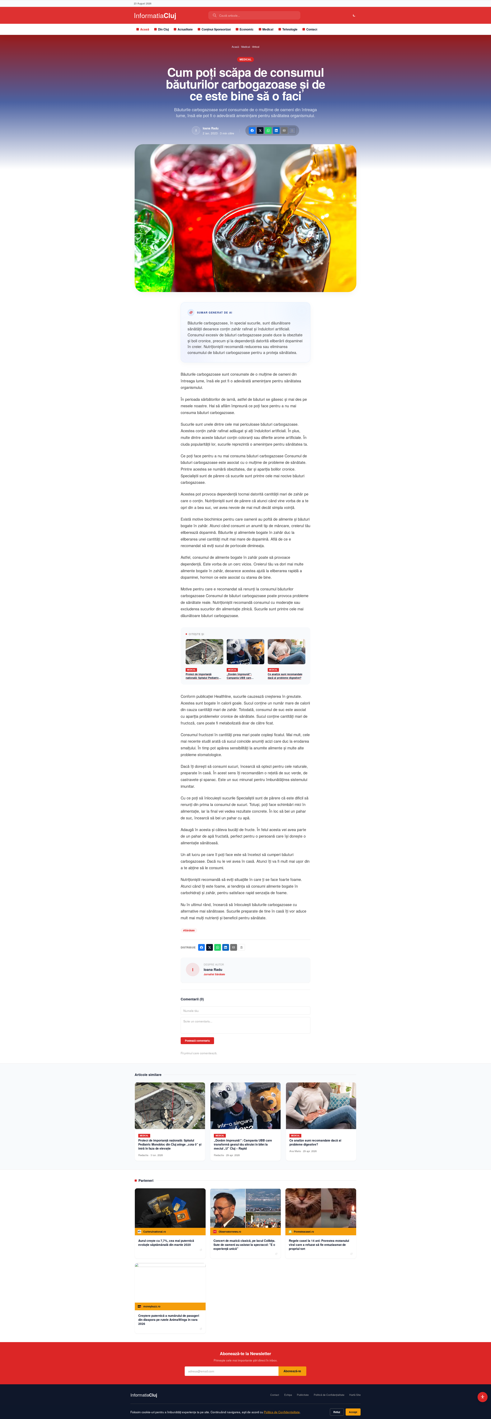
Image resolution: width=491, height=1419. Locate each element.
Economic (247, 29)
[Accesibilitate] (483, 1397)
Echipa (288, 1395)
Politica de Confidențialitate (282, 1412)
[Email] (284, 130)
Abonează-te (292, 1371)
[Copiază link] (292, 130)
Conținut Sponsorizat (216, 29)
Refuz (336, 1412)
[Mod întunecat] (354, 15)
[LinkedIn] (276, 130)
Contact (311, 29)
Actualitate (185, 29)
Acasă (144, 29)
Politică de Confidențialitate (329, 1395)
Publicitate (303, 1395)
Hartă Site (355, 1395)
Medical (267, 29)
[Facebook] (252, 130)
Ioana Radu (210, 128)
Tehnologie (289, 29)
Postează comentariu (197, 1040)
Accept (353, 1412)
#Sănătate (189, 930)
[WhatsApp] (268, 130)
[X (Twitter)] (260, 130)
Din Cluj (163, 29)
